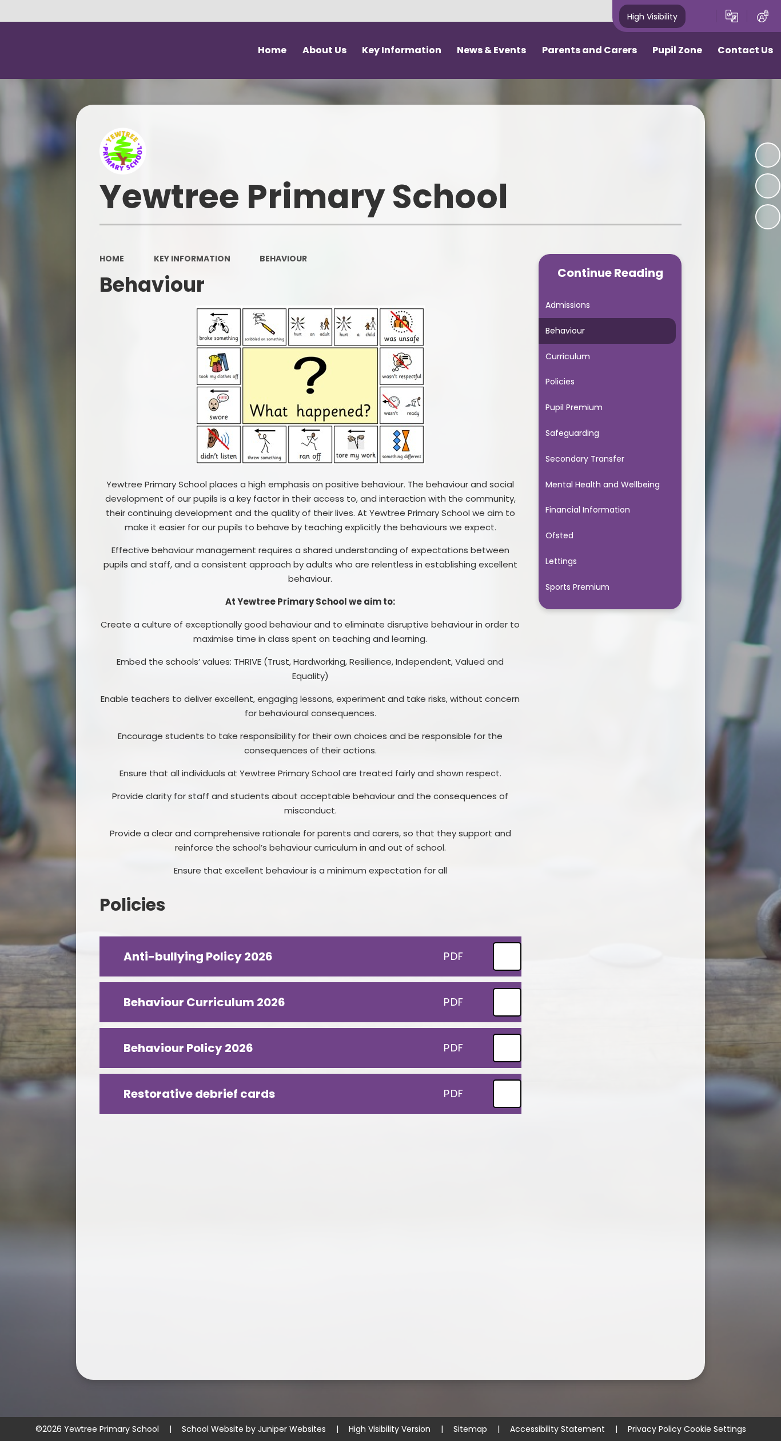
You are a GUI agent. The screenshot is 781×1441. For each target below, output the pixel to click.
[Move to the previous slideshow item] (767, 186)
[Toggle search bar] (701, 16)
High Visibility (652, 16)
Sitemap (470, 1429)
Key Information (192, 258)
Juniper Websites (292, 1429)
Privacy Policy (655, 1429)
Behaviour (283, 258)
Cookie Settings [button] (715, 1429)
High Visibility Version (390, 1429)
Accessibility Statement (557, 1429)
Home (111, 258)
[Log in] (762, 16)
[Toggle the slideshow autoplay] (767, 155)
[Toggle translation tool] (731, 16)
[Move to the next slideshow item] (767, 216)
